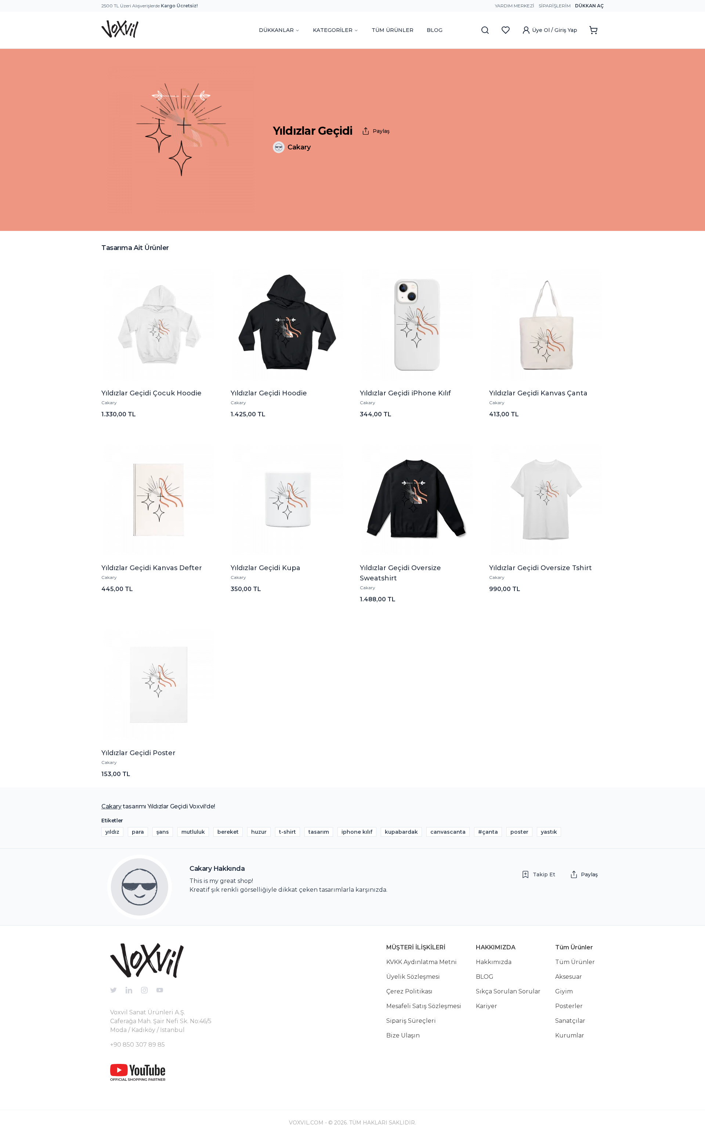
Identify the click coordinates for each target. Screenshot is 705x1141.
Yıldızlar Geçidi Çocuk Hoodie (151, 393)
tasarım (318, 832)
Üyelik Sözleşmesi (413, 976)
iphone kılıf (356, 832)
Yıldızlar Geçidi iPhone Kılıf (405, 393)
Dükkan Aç (589, 5)
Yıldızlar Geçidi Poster (138, 753)
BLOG (434, 30)
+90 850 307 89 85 (137, 1044)
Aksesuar (568, 976)
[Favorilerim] (505, 30)
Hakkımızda (493, 962)
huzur (259, 832)
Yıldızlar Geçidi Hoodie (269, 393)
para (138, 832)
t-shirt (287, 832)
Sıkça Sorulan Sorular (508, 991)
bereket (228, 832)
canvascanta (448, 832)
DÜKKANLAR (276, 30)
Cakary (109, 402)
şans (162, 832)
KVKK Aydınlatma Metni (421, 962)
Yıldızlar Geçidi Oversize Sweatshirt (400, 573)
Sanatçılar (570, 1020)
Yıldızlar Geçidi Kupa (265, 568)
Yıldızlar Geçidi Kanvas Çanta (538, 393)
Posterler (569, 1006)
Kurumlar (569, 1035)
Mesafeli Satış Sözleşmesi (423, 1006)
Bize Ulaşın (403, 1035)
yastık (549, 832)
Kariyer (486, 1006)
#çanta (488, 832)
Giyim (564, 991)
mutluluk (193, 832)
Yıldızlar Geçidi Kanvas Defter (151, 568)
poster (519, 832)
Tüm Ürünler (575, 962)
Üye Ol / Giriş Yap (554, 30)
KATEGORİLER (332, 30)
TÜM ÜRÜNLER (392, 30)
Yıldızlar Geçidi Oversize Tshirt (540, 568)
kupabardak (401, 832)
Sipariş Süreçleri (411, 1020)
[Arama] (485, 30)
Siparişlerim (555, 5)
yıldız (112, 832)
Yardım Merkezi (514, 5)
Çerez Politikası (409, 991)
